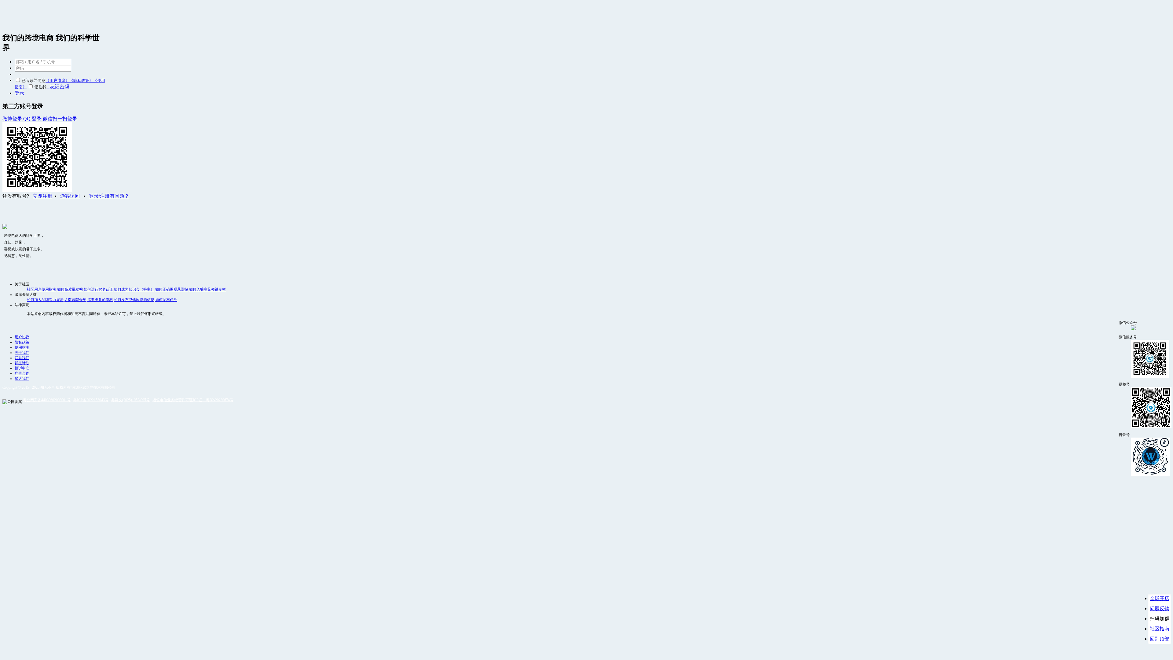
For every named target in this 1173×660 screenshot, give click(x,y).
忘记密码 (58, 86)
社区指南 (1159, 628)
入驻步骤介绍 (75, 300)
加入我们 (22, 378)
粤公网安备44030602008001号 (47, 400)
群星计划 (22, 363)
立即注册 (42, 196)
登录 (19, 93)
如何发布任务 (166, 300)
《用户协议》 (57, 80)
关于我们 (22, 352)
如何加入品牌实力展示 (45, 300)
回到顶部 (1159, 638)
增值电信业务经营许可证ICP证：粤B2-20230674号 (192, 400)
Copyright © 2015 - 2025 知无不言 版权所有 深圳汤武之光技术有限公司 (58, 387)
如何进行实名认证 (98, 289)
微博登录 (12, 118)
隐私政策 (22, 342)
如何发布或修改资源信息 (134, 300)
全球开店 (1159, 598)
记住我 (40, 87)
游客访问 (70, 196)
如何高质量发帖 (70, 289)
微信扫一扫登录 (60, 118)
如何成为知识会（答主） (134, 289)
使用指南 (22, 347)
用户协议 (22, 337)
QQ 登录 (32, 118)
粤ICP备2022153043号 (90, 400)
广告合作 (22, 373)
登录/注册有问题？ (109, 196)
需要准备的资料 (100, 300)
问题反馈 (1159, 608)
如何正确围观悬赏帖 (171, 289)
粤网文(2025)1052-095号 (130, 400)
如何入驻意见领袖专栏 (207, 289)
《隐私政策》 (81, 80)
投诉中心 (22, 368)
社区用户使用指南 (41, 289)
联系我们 (22, 358)
